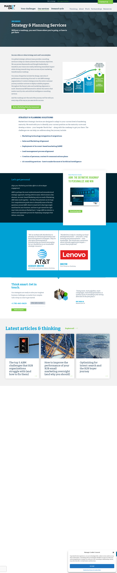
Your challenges (28, 9)
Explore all (69, 328)
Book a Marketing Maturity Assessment (26, 107)
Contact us (103, 2)
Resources (107, 9)
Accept (92, 566)
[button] (113, 552)
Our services (43, 9)
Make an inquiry (19, 310)
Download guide (75, 211)
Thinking (73, 9)
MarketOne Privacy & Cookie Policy (92, 570)
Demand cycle (57, 9)
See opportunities (63, 1)
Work (87, 9)
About (81, 9)
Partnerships (96, 9)
